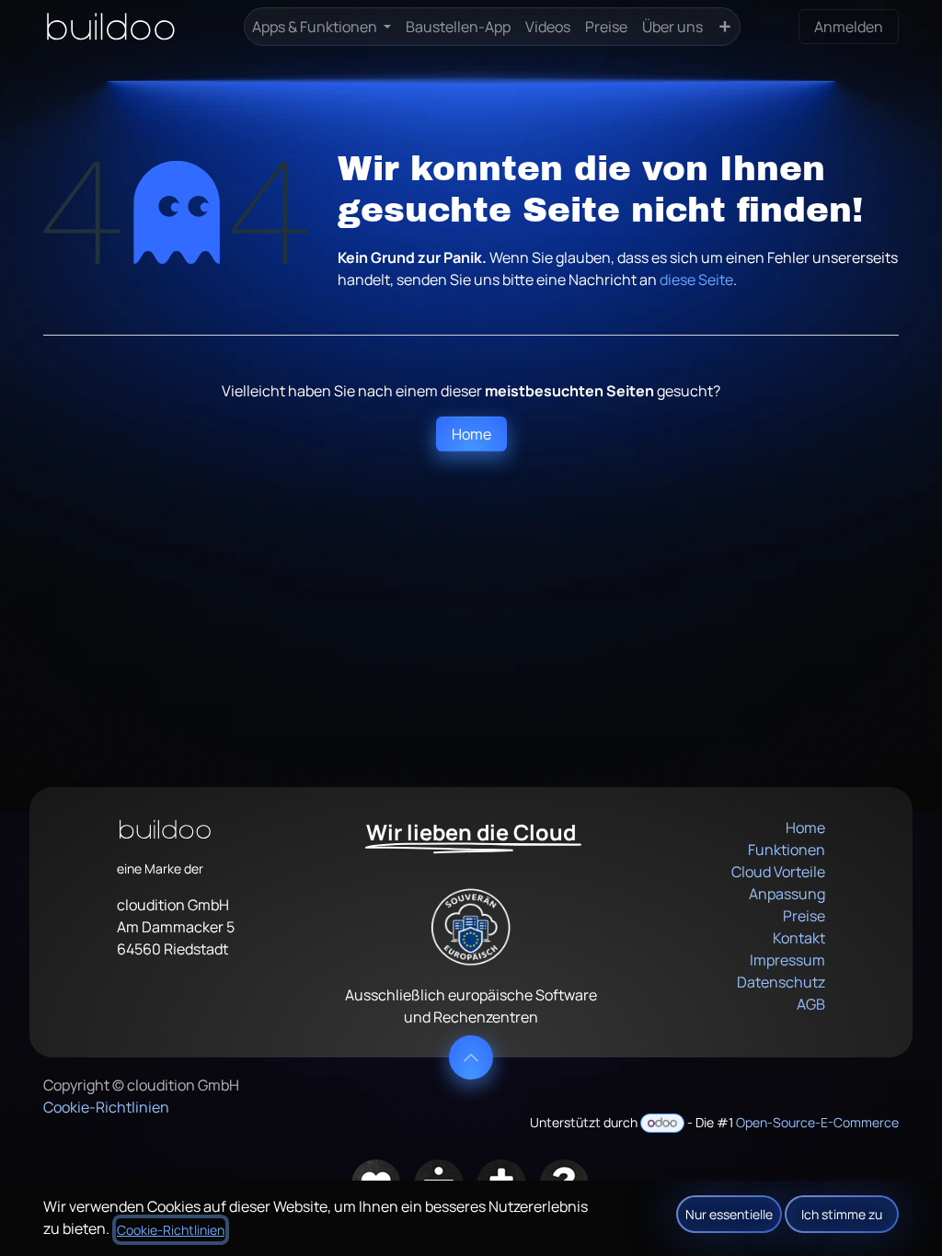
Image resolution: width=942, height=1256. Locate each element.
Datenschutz (781, 982)
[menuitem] (321, 26)
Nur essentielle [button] (729, 1214)
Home (471, 434)
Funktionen (786, 849)
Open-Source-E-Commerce (817, 1122)
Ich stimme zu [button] (841, 1214)
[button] (471, 1057)
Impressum (787, 960)
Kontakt (799, 938)
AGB (811, 1004)
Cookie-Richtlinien (106, 1107)
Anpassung (787, 894)
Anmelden (848, 27)
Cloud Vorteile (778, 872)
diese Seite (696, 279)
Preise (804, 916)
